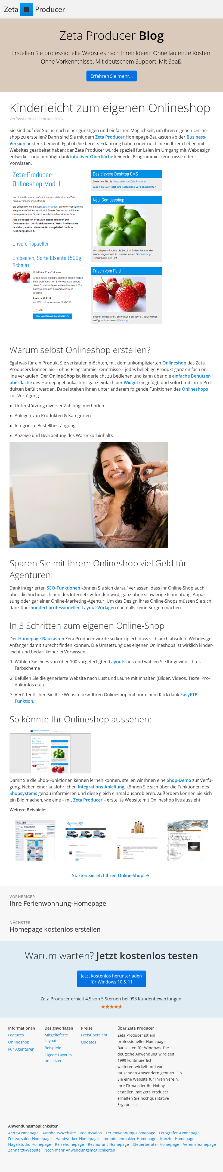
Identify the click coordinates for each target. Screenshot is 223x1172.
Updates (88, 1042)
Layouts (117, 662)
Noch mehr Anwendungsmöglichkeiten (79, 1150)
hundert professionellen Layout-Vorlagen (73, 608)
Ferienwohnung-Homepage (130, 1132)
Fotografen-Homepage (179, 1132)
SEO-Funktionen (63, 588)
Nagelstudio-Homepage (29, 1144)
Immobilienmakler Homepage (129, 1138)
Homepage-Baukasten (41, 639)
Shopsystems (24, 793)
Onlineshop (174, 363)
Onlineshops (195, 389)
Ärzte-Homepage (23, 1132)
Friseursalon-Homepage (30, 1138)
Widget (131, 382)
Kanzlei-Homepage (177, 1138)
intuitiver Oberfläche (91, 157)
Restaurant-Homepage (108, 1144)
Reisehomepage (69, 1144)
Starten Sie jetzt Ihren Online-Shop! (108, 875)
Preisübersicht (94, 1035)
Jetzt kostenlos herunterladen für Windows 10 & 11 (111, 979)
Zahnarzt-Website (24, 1150)
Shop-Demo (179, 780)
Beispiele (53, 1047)
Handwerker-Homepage (77, 1138)
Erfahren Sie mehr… (112, 76)
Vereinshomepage (199, 1144)
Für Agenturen (21, 1049)
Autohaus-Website (59, 1132)
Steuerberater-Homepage (156, 1144)
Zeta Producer (110, 137)
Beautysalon (91, 1132)
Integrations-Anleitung (101, 787)
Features (16, 1035)
